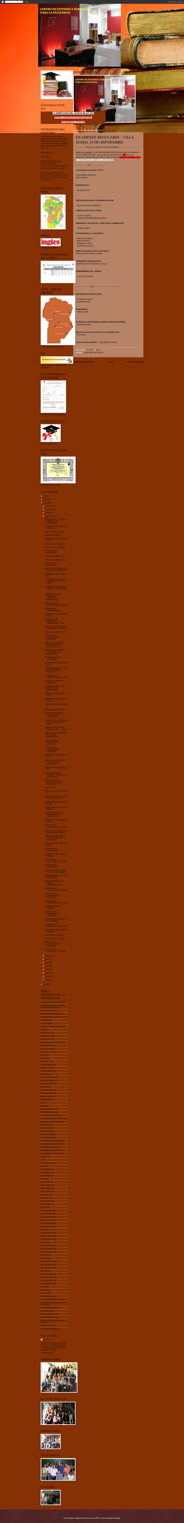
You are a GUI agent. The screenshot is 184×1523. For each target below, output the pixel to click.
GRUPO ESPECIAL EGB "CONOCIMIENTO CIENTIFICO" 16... (54, 715)
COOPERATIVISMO (48, 1011)
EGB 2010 (44, 1074)
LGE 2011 (44, 1290)
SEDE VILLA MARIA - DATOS (56, 632)
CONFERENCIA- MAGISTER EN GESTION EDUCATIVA (53, 1006)
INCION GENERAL (48, 1134)
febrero (48, 976)
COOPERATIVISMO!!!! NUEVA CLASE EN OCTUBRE (56, 797)
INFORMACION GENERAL (50, 1141)
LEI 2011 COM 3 (47, 1239)
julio (47, 959)
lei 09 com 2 (45, 1195)
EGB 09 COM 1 (46, 1065)
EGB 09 (43, 1058)
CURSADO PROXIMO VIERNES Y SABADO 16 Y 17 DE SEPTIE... (56, 775)
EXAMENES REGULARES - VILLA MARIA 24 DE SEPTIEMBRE (55, 652)
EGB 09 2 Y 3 (46, 1061)
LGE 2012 (44, 1293)
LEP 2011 (44, 1258)
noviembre (49, 509)
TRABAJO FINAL (47, 1325)
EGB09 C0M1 (46, 1100)
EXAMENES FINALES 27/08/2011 (53, 907)
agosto (48, 956)
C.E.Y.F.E (46, 1340)
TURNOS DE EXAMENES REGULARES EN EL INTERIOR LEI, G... (54, 645)
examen (43, 1106)
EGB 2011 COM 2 (47, 1093)
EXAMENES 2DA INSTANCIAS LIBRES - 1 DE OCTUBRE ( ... (56, 588)
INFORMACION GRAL (49, 1147)
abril (47, 969)
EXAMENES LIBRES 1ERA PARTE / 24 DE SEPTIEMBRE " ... (55, 688)
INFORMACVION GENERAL (51, 1153)
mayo (47, 966)
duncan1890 (94, 1518)
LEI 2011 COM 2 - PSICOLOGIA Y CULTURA (55, 950)
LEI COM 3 (45, 1255)
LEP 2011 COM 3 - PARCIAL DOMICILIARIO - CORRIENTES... (55, 521)
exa (42, 1103)
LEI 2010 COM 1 (47, 1163)
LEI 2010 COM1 (46, 1223)
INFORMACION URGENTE (51, 1150)
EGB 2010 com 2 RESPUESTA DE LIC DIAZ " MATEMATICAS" (56, 735)
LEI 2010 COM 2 (47, 1217)
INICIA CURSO (50, 788)
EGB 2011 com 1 (47, 1052)
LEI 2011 (44, 1230)
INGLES (44, 1157)
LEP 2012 (44, 1271)
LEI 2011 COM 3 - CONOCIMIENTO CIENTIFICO (52, 913)
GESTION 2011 (46, 1131)
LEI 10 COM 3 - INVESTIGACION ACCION (55, 826)
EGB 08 (43, 1055)
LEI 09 (43, 1179)
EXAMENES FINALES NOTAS (52, 1118)
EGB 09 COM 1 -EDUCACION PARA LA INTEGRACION (56, 831)
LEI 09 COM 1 (46, 1191)
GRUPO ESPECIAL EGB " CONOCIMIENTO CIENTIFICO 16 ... (54, 814)
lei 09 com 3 (45, 1198)
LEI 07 (43, 1166)
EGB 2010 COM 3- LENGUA (55, 547)
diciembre (49, 506)
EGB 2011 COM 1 (47, 1090)
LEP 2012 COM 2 (47, 1280)
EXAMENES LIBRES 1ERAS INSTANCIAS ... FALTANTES (56, 627)
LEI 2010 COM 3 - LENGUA (55, 544)
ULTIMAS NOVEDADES (49, 1329)
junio (47, 963)
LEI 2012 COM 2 (47, 1249)
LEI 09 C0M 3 (46, 1188)
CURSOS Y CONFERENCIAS (52, 1027)
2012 (45, 499)
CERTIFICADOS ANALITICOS (52, 1002)
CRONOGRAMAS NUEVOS (51, 1014)
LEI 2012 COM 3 (47, 1252)
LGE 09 (43, 1287)
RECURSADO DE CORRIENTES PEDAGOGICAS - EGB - (55, 621)
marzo (47, 973)
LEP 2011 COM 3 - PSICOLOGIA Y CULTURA (55, 860)
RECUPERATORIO (48, 1314)
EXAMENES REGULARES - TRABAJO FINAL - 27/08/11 (56, 728)
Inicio (111, 362)
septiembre (49, 516)
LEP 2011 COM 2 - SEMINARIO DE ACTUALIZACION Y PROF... (56, 722)
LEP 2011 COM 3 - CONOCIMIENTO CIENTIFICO (52, 637)
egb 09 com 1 (46, 1033)
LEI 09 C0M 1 (46, 1182)
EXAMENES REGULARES (94, 352)
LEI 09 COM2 (46, 1204)
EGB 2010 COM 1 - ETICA (54, 532)
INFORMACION (46, 1138)
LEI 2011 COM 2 (47, 1236)
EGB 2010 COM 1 (47, 1045)
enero (47, 980)
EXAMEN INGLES (47, 1109)
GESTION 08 (45, 1125)
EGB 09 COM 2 (46, 1036)
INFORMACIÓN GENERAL (50, 1144)
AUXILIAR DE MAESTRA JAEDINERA (54, 682)
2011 (45, 503)
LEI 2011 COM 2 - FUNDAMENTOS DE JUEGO (56, 902)
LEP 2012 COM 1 (47, 1277)
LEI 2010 (44, 1207)
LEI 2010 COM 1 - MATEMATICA (51, 552)
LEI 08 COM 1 (46, 1169)
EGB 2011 (44, 1087)
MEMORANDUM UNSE (49, 1308)
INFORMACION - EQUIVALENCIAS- (52, 609)
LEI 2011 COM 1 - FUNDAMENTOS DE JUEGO (56, 925)
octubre (48, 513)
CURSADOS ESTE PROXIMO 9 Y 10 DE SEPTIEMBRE (56, 871)
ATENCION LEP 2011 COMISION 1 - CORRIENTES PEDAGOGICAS (52, 597)
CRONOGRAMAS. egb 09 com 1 (53, 1017)
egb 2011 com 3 (46, 1096)
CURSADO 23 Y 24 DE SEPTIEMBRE (53, 658)
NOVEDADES (46, 1311)
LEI (42, 1160)
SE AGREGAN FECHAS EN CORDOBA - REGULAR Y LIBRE (55, 581)
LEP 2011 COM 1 (47, 1261)
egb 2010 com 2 (46, 1049)
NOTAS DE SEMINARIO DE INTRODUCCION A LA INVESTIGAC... (55, 838)
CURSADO (45, 1020)
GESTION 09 (45, 1128)
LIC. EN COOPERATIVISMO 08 (52, 1299)
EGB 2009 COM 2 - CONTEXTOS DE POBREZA (56, 889)
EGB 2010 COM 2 (47, 1080)
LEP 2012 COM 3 (47, 1274)
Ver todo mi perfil (47, 1353)
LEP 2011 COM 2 (47, 1264)
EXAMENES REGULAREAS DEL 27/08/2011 (55, 920)
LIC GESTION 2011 (48, 1296)
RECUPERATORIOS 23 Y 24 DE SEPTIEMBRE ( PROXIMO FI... (55, 670)
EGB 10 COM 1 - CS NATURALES (52, 564)
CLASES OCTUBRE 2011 (54, 556)
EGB (42, 1030)
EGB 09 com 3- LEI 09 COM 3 (52, 1042)
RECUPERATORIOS (48, 1317)
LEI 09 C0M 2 (46, 1185)
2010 (45, 984)
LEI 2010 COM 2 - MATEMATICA (51, 849)
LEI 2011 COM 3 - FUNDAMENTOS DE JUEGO (56, 676)
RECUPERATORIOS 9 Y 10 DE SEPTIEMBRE (56, 876)
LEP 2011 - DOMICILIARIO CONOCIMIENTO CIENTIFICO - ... (54, 762)
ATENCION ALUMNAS (53, 535)
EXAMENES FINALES (49, 1115)
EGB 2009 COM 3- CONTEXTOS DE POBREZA (56, 604)
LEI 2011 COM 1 (47, 1233)
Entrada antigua (135, 362)
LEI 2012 (44, 1242)
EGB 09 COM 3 (46, 1071)
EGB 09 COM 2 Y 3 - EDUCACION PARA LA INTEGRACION (54, 782)
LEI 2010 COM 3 (47, 1220)
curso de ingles (46, 1023)
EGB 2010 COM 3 (47, 1084)
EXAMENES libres (47, 1112)
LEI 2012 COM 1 (47, 1245)
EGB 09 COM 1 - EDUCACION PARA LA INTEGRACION (56, 569)
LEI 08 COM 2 (46, 1173)
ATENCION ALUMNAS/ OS (55, 560)
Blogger (117, 1518)
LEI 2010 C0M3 (46, 1211)
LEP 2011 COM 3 (47, 1268)
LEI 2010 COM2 (46, 1226)
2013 (45, 496)
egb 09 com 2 (46, 1068)
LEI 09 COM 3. (46, 1201)
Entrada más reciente (84, 362)
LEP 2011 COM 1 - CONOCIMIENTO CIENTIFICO (52, 895)
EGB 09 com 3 (46, 1039)
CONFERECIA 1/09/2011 (54, 935)
